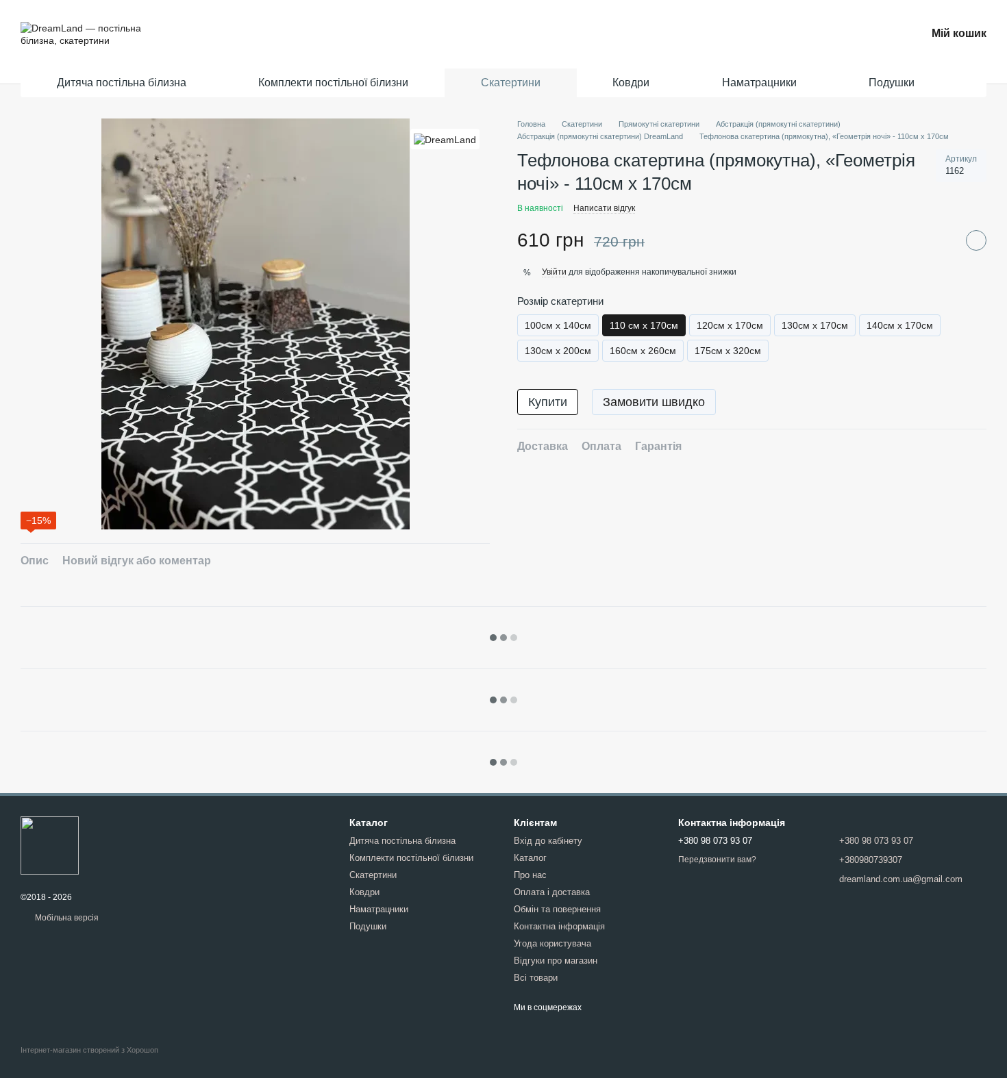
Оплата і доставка (552, 892)
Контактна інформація (559, 926)
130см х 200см (558, 351)
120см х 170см (730, 326)
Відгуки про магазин (555, 960)
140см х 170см (900, 326)
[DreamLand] (445, 139)
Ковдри (630, 82)
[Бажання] (877, 34)
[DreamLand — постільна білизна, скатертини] (50, 845)
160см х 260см (643, 351)
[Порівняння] (838, 34)
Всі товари (536, 978)
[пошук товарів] (964, 83)
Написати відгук (604, 208)
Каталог (530, 858)
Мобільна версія (66, 918)
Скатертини (510, 82)
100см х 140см (558, 326)
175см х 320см (728, 351)
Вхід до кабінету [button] (548, 841)
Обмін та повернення (557, 909)
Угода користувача (552, 943)
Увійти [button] (554, 272)
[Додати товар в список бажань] (976, 240)
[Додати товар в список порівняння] (942, 240)
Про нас (530, 875)
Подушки (892, 82)
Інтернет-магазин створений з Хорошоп (89, 1050)
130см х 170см (815, 326)
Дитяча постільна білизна (121, 82)
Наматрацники (759, 82)
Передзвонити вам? (717, 859)
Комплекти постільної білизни (333, 82)
